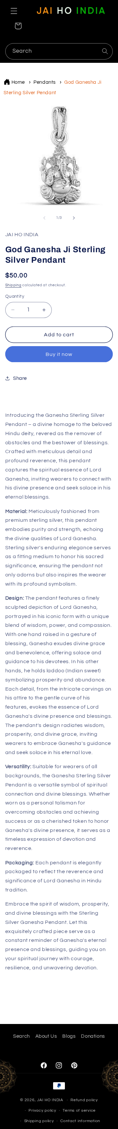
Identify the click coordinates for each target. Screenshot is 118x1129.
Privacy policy (42, 1110)
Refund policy (84, 1100)
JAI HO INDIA (50, 1100)
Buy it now (59, 354)
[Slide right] (74, 218)
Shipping (13, 285)
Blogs (68, 1036)
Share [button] (20, 378)
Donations (93, 1036)
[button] (13, 10)
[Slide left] (44, 218)
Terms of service (79, 1110)
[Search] (104, 51)
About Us (46, 1036)
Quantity (14, 296)
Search (21, 1036)
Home (18, 82)
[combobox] (59, 51)
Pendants (44, 82)
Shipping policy (39, 1121)
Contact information (80, 1121)
